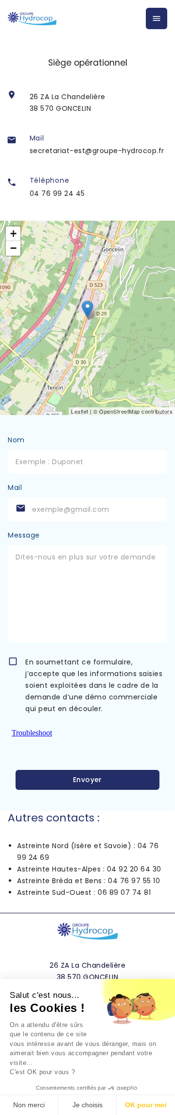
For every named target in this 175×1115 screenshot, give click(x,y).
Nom (16, 439)
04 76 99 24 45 (57, 193)
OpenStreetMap (119, 411)
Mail (15, 487)
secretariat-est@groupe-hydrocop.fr (97, 151)
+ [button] (13, 233)
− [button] (13, 248)
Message (24, 535)
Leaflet (79, 411)
